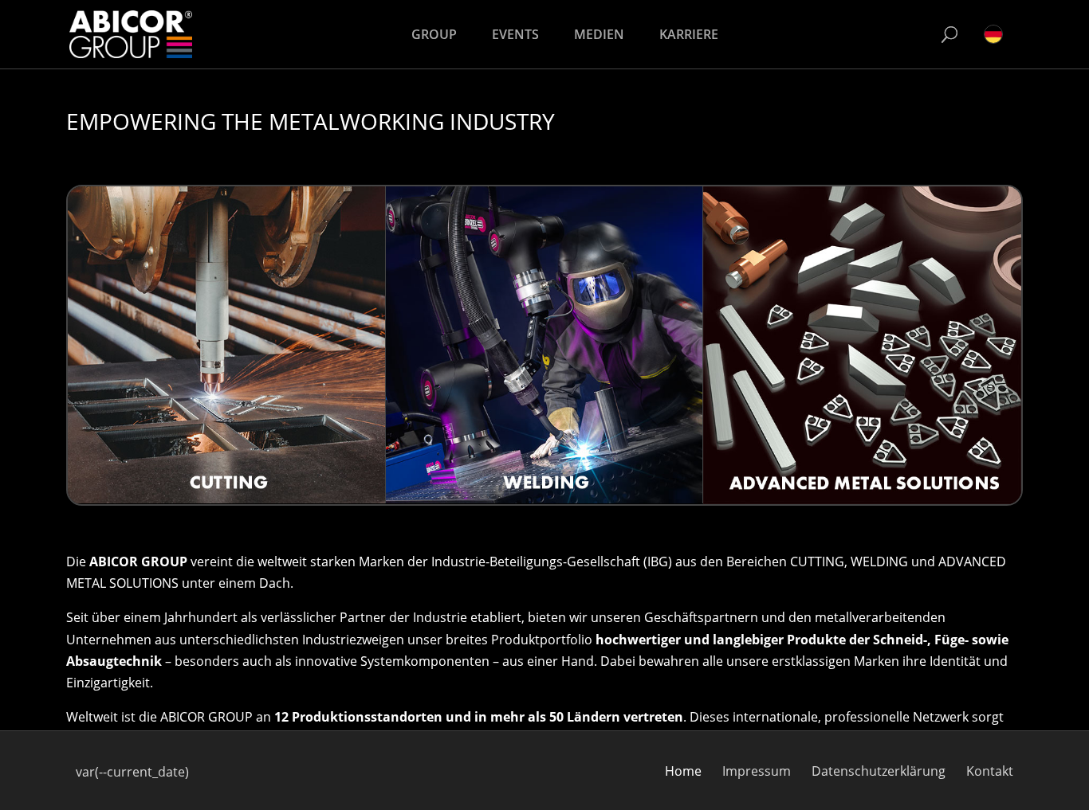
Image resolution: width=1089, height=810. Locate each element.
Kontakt (989, 771)
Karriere (688, 34)
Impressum (756, 771)
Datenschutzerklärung (879, 771)
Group (434, 34)
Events (515, 34)
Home (683, 771)
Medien (599, 34)
